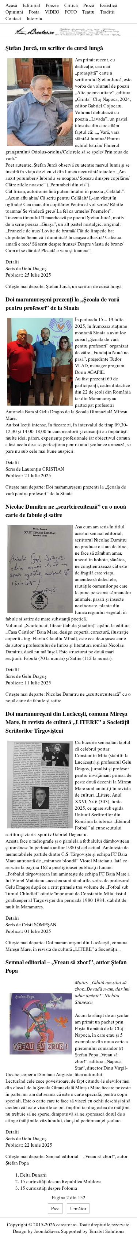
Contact (13, 18)
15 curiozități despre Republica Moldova (61, 1181)
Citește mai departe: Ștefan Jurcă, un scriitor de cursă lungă (63, 286)
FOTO (71, 11)
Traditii (107, 11)
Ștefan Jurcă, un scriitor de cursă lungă (54, 47)
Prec (55, 1208)
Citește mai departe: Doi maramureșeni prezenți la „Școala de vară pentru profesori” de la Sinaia (65, 490)
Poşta (34, 11)
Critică (71, 5)
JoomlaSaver (46, 1231)
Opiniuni (14, 11)
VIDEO (52, 11)
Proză (88, 5)
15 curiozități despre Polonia (48, 1188)
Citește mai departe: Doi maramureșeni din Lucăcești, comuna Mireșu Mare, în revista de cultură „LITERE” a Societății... (66, 945)
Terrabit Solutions (106, 1231)
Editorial (31, 5)
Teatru (88, 11)
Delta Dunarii (33, 1174)
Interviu (34, 18)
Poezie (52, 5)
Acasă (11, 5)
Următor (78, 1208)
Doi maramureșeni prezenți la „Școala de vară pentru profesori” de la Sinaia (62, 303)
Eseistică (108, 5)
